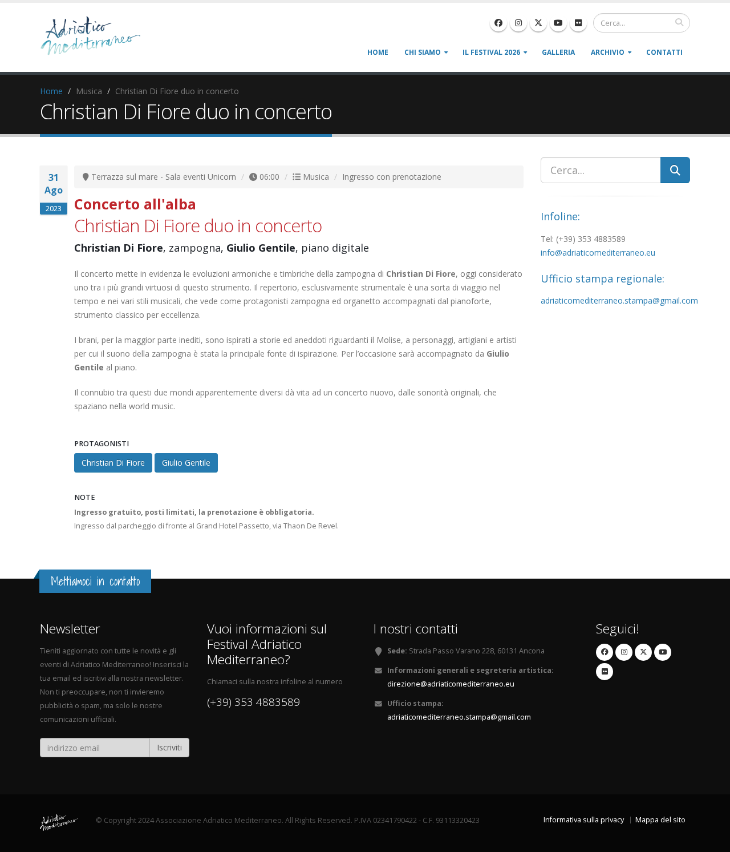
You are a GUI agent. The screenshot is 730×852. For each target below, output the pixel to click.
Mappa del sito (660, 820)
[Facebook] (498, 22)
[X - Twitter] (538, 22)
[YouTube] (558, 22)
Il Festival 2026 (491, 52)
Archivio (607, 52)
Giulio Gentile (186, 462)
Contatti (664, 52)
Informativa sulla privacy (584, 820)
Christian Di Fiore (113, 462)
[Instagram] (518, 22)
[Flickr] (578, 22)
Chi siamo (422, 52)
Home (377, 52)
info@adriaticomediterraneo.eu (598, 252)
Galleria (558, 52)
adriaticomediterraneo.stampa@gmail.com (619, 300)
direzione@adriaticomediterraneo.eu (450, 684)
